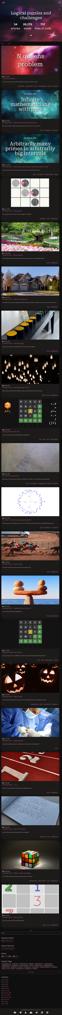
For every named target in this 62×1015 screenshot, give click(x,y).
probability (55, 704)
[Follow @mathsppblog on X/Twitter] (37, 1012)
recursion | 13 (27, 967)
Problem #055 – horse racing (12, 564)
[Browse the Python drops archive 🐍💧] (25, 1012)
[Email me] (47, 1012)
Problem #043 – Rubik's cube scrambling (16, 873)
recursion (55, 86)
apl (40, 439)
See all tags (31, 972)
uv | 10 (8, 968)
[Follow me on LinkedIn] (42, 1012)
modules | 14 (14, 967)
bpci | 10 (13, 968)
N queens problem (8, 78)
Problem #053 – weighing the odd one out (16, 608)
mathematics (47, 130)
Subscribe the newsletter (8, 948)
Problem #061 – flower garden (12, 255)
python (49, 86)
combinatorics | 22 (6, 965)
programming (42, 86)
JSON (15, 956)
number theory (49, 174)
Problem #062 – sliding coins (12, 211)
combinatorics (29, 86)
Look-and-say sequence (10, 476)
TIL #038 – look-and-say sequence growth (16, 520)
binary (44, 395)
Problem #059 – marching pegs (13, 343)
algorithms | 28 (48, 963)
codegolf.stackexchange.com (34, 1009)
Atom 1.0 (5, 956)
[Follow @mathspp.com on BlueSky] (31, 1012)
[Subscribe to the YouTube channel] (15, 1012)
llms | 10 (4, 968)
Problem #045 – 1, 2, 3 (9, 785)
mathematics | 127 (23, 963)
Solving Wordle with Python (12, 652)
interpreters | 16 (38, 965)
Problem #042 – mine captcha (12, 917)
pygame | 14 (20, 967)
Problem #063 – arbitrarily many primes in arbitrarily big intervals (25, 167)
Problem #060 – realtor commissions (14, 299)
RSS (11, 956)
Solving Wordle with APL (11, 431)
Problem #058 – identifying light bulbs (15, 387)
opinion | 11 (54, 967)
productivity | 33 (39, 963)
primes (56, 174)
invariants (43, 218)
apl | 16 (31, 965)
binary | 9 (35, 968)
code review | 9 (19, 968)
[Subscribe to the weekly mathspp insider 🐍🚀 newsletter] (20, 1012)
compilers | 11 (35, 967)
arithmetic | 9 (28, 968)
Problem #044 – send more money (13, 829)
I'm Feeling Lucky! (7, 940)
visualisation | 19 (24, 965)
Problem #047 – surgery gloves (12, 740)
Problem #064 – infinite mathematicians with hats (19, 122)
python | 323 (15, 963)
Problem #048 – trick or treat (12, 696)
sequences (55, 130)
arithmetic (43, 836)
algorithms (21, 86)
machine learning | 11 (45, 967)
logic (36, 86)
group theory (42, 880)
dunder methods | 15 (48, 965)
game (43, 439)
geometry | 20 (15, 965)
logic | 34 (31, 963)
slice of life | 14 (6, 967)
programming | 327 (6, 963)
